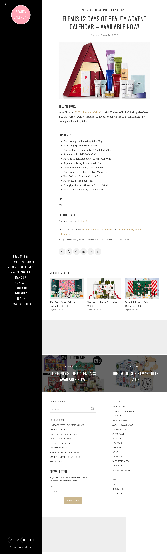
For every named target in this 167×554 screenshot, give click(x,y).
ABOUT (115, 484)
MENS (115, 452)
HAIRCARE (117, 456)
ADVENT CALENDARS (122, 425)
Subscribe (73, 500)
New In (21, 298)
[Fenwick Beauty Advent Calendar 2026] (142, 288)
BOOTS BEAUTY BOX (60, 448)
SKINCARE (117, 443)
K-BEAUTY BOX (57, 461)
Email (52, 486)
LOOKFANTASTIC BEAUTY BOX (65, 434)
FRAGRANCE (118, 434)
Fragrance (20, 288)
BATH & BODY (119, 447)
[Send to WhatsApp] (98, 251)
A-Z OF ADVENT (20, 272)
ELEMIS (82, 220)
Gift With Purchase (21, 262)
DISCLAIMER (118, 489)
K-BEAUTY (117, 415)
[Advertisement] (83, 534)
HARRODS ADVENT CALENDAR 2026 (67, 425)
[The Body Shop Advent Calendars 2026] (67, 288)
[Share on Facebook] (62, 251)
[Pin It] (76, 251)
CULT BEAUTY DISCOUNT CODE (65, 457)
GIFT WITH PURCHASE (123, 411)
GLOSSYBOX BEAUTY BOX (62, 443)
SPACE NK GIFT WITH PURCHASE (66, 452)
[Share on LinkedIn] (83, 251)
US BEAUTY (118, 465)
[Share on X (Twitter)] (69, 251)
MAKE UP (116, 438)
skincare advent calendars (97, 229)
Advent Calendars (20, 267)
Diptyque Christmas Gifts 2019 (136, 376)
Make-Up (21, 277)
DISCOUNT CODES (121, 470)
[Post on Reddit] (90, 251)
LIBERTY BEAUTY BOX (60, 439)
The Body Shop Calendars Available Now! (73, 376)
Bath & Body (109, 9)
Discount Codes (21, 304)
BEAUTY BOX (118, 406)
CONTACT (117, 493)
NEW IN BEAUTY (120, 420)
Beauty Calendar (24, 547)
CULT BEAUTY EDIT (59, 429)
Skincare (21, 283)
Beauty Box (21, 256)
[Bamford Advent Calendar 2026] (104, 288)
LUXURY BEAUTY (120, 461)
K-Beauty (21, 293)
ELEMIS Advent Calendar (89, 112)
